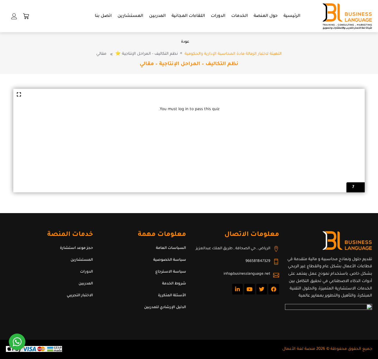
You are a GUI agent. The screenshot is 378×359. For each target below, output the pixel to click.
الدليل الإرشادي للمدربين (165, 307)
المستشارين (130, 16)
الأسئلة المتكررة (172, 296)
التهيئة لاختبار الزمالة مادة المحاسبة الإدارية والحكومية (233, 54)
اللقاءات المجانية (188, 16)
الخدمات (239, 16)
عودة (185, 42)
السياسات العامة (171, 248)
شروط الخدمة (174, 284)
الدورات (218, 16)
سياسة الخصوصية (169, 260)
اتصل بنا (103, 16)
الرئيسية (292, 16)
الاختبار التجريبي (80, 296)
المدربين (157, 16)
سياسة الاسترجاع (170, 272)
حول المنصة (266, 16)
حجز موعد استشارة (76, 248)
